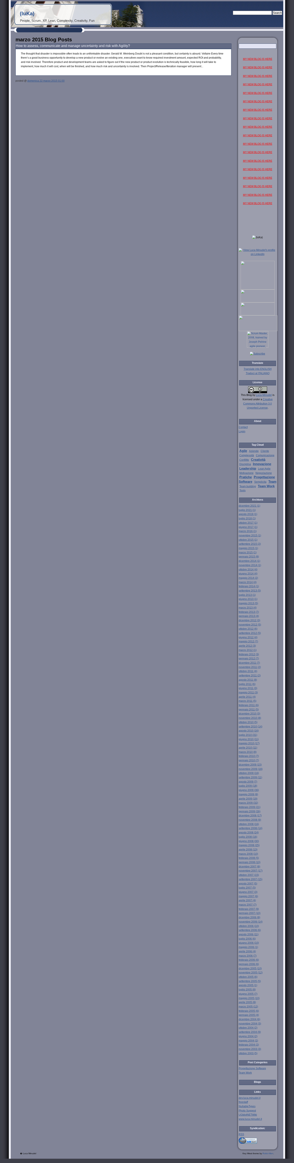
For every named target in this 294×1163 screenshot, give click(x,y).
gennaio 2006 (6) (249, 964)
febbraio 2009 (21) (249, 807)
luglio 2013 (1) (247, 594)
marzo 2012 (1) (248, 650)
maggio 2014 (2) (248, 577)
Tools (242, 490)
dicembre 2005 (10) (250, 968)
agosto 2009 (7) (248, 781)
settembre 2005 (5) (250, 981)
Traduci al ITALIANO (257, 373)
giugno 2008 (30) (249, 841)
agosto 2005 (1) (248, 985)
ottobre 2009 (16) (249, 773)
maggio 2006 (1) (248, 947)
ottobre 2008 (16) (249, 824)
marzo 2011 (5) (247, 700)
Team (272, 481)
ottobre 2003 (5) (248, 1053)
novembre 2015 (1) (250, 535)
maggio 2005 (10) (249, 998)
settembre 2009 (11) (250, 777)
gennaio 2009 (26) (249, 811)
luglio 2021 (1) (247, 510)
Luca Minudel (264, 395)
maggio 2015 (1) (248, 548)
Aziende (254, 451)
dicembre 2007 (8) (249, 866)
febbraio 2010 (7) (249, 756)
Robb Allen (268, 1153)
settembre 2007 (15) (250, 879)
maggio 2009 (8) (248, 794)
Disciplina (245, 464)
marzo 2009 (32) (248, 802)
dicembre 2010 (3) (249, 713)
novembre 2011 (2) (250, 667)
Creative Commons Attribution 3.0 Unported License (258, 403)
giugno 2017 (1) (248, 527)
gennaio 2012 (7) (249, 658)
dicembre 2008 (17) (250, 815)
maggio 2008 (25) (249, 845)
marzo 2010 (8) (248, 752)
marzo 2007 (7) (248, 904)
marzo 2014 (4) (248, 582)
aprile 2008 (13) (248, 849)
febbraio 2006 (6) (249, 959)
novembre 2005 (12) (251, 972)
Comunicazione (265, 455)
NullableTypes (247, 1106)
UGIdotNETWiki (248, 1114)
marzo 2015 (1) (248, 552)
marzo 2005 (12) (248, 1006)
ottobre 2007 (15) (249, 875)
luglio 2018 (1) (247, 518)
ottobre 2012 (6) (248, 628)
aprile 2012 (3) (247, 645)
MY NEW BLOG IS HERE (257, 59)
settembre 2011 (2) (250, 675)
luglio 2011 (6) (247, 684)
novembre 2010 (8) (250, 717)
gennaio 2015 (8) (249, 556)
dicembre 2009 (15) (250, 764)
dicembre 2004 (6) (249, 1019)
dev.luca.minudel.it (249, 1097)
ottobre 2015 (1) (248, 539)
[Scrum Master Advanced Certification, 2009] (258, 330)
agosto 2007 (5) (248, 883)
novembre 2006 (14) (251, 921)
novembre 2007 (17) (251, 870)
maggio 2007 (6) (248, 896)
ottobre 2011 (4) (248, 671)
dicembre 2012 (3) (249, 620)
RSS (241, 1134)
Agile (243, 451)
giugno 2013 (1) (248, 599)
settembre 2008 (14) (250, 828)
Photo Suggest (247, 1110)
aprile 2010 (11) (248, 747)
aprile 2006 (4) (247, 951)
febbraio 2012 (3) (249, 654)
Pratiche (245, 477)
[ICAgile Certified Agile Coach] (258, 301)
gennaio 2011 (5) (249, 709)
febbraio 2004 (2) (249, 1044)
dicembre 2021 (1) (249, 505)
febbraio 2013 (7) (249, 611)
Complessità (246, 455)
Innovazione (262, 464)
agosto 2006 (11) (248, 934)
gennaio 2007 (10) (249, 913)
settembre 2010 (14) (250, 726)
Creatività (258, 459)
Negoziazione (263, 473)
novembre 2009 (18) (251, 769)
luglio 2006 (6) (247, 938)
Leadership (247, 468)
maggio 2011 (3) (248, 692)
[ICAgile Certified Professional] (258, 314)
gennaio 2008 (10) (249, 862)
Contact (243, 427)
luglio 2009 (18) (248, 785)
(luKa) (27, 13)
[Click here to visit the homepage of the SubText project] (258, 1140)
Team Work (266, 486)
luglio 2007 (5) (247, 887)
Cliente (265, 451)
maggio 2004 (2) (248, 1040)
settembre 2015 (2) (250, 543)
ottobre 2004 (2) (248, 1027)
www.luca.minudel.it (250, 1119)
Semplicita (260, 481)
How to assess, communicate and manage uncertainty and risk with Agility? (73, 46)
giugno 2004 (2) (248, 1036)
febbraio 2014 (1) (249, 586)
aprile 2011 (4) (247, 696)
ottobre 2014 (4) (248, 569)
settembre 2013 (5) (250, 590)
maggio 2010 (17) (249, 743)
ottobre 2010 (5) (248, 722)
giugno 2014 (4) (248, 573)
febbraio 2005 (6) (249, 1010)
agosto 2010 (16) (249, 730)
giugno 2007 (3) (248, 892)
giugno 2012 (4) (248, 637)
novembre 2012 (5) (250, 624)
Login (242, 431)
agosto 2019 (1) (248, 514)
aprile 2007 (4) (247, 900)
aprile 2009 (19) (248, 798)
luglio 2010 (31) (248, 734)
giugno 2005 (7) (248, 993)
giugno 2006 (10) (249, 942)
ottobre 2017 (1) (248, 522)
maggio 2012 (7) (248, 641)
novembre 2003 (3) (250, 1049)
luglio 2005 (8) (247, 989)
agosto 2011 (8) (248, 679)
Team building (247, 486)
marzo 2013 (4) (248, 607)
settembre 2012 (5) (250, 633)
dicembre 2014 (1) (249, 560)
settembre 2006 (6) (250, 930)
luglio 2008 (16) (248, 836)
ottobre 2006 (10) (249, 926)
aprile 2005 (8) (247, 1002)
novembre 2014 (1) (250, 565)
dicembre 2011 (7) (249, 662)
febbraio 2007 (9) (249, 909)
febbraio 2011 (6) (249, 705)
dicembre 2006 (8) (249, 917)
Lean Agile (264, 468)
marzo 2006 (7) (248, 955)
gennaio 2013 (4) (249, 616)
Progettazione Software (252, 1068)
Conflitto (244, 459)
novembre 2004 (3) (250, 1023)
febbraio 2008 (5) (249, 857)
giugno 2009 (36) (249, 790)
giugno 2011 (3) (248, 688)
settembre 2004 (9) (250, 1032)
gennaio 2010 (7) (249, 760)
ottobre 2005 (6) (248, 976)
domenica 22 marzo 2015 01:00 (46, 80)
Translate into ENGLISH (258, 369)
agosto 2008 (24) (249, 832)
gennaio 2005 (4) (249, 1015)
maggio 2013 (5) (248, 603)
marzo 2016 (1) (248, 531)
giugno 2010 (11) (249, 739)
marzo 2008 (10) (248, 853)
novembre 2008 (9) (250, 819)
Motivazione (246, 473)
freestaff (243, 1102)
